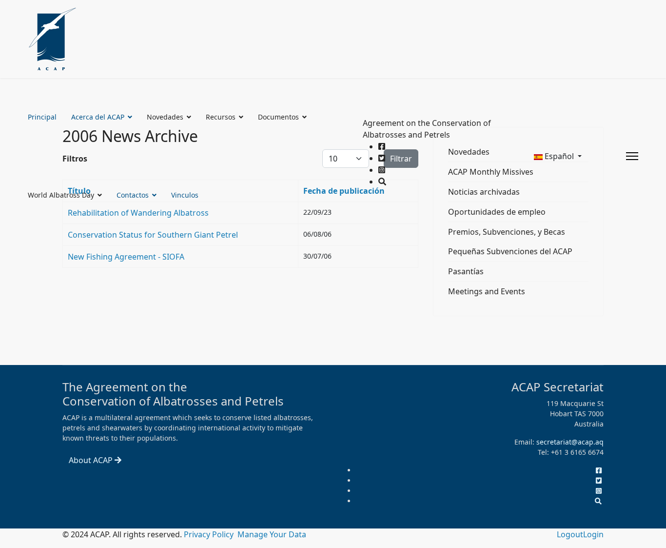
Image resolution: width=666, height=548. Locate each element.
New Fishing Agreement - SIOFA (126, 256)
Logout (570, 534)
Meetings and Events (486, 291)
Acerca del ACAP (97, 117)
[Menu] (632, 156)
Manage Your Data (271, 534)
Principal (42, 117)
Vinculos (184, 195)
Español (559, 156)
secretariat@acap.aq (570, 442)
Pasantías (466, 271)
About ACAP (92, 460)
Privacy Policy (209, 534)
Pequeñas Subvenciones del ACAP (510, 251)
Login (593, 534)
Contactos (133, 195)
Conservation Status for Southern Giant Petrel (153, 234)
